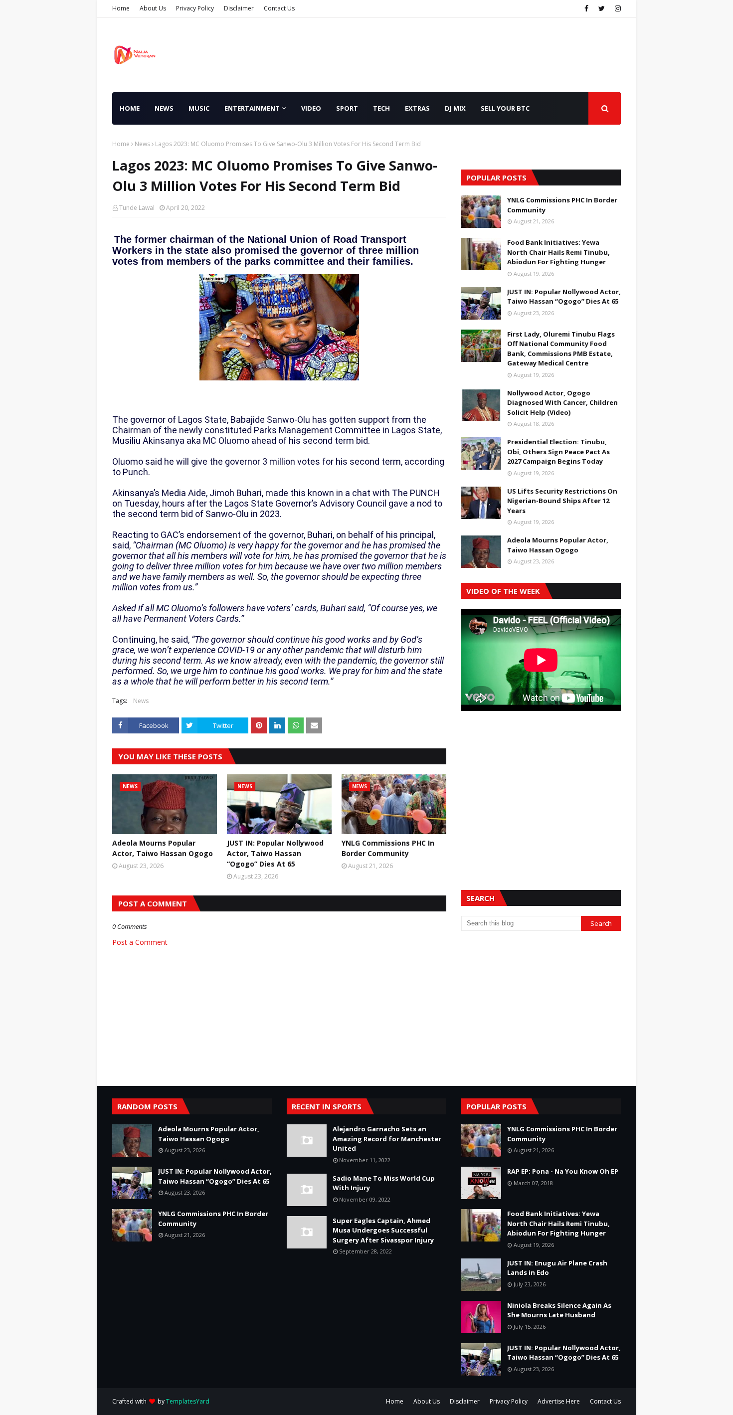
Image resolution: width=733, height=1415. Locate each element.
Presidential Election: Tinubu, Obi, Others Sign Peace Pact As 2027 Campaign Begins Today (558, 451)
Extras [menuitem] (417, 108)
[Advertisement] (541, 788)
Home (121, 8)
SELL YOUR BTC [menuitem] (505, 108)
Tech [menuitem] (381, 108)
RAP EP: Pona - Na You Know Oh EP (562, 1171)
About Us (153, 8)
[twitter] (601, 8)
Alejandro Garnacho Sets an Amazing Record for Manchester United (387, 1138)
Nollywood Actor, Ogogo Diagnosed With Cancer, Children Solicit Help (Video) (562, 402)
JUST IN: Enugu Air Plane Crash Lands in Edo (557, 1267)
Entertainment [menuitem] (252, 108)
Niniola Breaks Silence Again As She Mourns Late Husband (559, 1310)
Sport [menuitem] (347, 108)
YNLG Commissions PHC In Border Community (388, 848)
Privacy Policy (195, 8)
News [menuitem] (164, 108)
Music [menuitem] (198, 108)
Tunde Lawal (137, 207)
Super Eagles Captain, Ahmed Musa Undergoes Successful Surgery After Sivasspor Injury (383, 1230)
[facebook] (586, 8)
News (142, 144)
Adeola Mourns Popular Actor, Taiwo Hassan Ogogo (162, 848)
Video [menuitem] (311, 108)
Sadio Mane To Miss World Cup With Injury (384, 1183)
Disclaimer (239, 8)
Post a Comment (140, 942)
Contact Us (279, 8)
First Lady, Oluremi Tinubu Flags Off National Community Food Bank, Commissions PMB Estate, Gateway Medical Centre (561, 349)
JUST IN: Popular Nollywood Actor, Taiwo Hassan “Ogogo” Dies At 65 (275, 853)
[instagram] (616, 8)
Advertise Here (559, 1401)
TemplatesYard (187, 1401)
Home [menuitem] (130, 108)
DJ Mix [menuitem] (455, 108)
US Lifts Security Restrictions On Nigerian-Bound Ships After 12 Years (562, 501)
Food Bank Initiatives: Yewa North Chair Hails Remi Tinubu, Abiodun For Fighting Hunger (558, 252)
